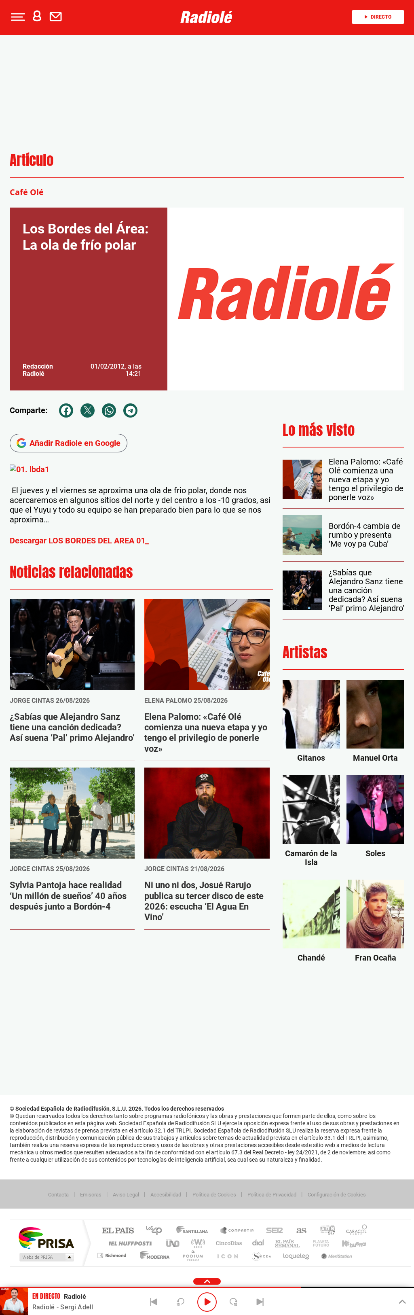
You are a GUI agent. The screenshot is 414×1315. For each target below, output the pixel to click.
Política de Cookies (214, 1195)
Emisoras (90, 1195)
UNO (173, 1243)
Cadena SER (272, 1231)
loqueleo (297, 1255)
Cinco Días (227, 1243)
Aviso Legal (126, 1195)
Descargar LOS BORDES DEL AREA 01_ (79, 540)
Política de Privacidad (271, 1195)
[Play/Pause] (207, 1302)
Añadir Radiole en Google (75, 443)
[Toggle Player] (401, 1302)
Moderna (152, 1255)
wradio (196, 1243)
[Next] (260, 1302)
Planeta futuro (318, 1243)
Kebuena (346, 1243)
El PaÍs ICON (227, 1255)
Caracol (354, 1231)
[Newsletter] (57, 17)
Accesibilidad (165, 1195)
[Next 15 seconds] (233, 1302)
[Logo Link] (206, 17)
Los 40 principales (157, 1231)
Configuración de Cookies (337, 1195)
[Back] (154, 1302)
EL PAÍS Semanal (288, 1243)
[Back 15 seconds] (180, 1302)
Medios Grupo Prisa (46, 1257)
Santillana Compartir (237, 1231)
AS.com (298, 1231)
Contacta (58, 1195)
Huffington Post (129, 1243)
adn (324, 1231)
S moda (261, 1255)
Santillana (194, 1231)
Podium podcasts (192, 1255)
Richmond (113, 1255)
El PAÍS (118, 1231)
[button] (17, 17)
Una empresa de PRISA (46, 1237)
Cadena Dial (258, 1243)
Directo (381, 17)
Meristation (335, 1255)
